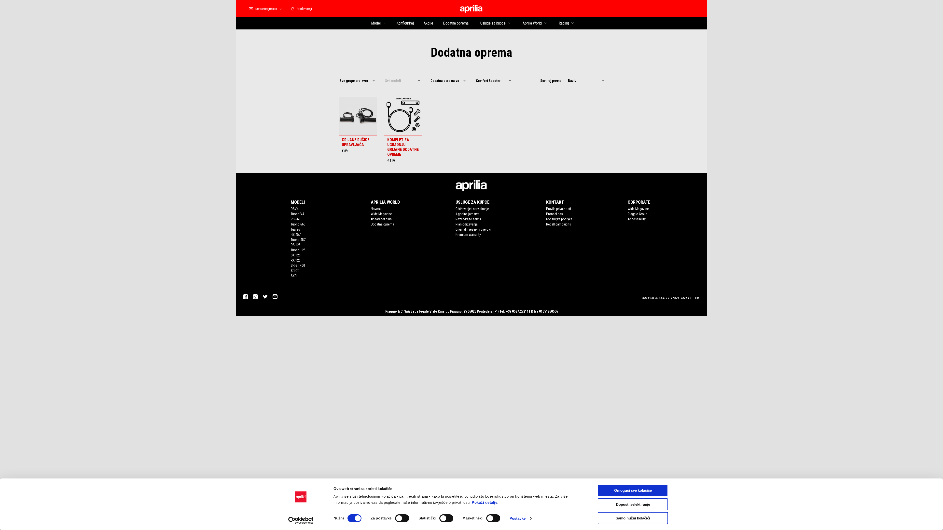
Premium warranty (468, 235)
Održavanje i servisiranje (472, 209)
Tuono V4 (297, 214)
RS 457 (296, 235)
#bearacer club (381, 219)
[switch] (402, 518)
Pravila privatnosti (558, 209)
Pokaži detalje (484, 502)
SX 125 (296, 255)
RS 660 (296, 219)
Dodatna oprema (382, 224)
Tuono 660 (298, 224)
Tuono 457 (298, 240)
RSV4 (294, 209)
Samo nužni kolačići (633, 518)
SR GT (295, 271)
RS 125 (296, 245)
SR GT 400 (298, 265)
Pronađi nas (554, 214)
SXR (294, 276)
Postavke (518, 518)
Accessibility (637, 219)
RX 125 (296, 260)
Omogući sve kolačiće (633, 490)
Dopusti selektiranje (633, 504)
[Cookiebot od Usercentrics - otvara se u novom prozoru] (300, 520)
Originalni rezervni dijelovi (473, 229)
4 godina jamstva (467, 214)
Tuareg (295, 229)
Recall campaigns (558, 224)
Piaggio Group (637, 214)
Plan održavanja (467, 224)
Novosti (376, 209)
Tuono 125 (298, 250)
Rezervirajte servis (468, 219)
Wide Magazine (381, 214)
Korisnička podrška (559, 219)
